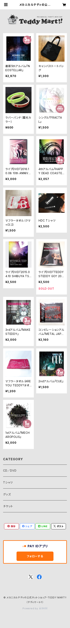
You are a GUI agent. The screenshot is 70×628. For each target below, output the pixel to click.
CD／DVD (10, 470)
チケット (8, 506)
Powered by (31, 608)
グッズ (7, 494)
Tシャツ (8, 482)
